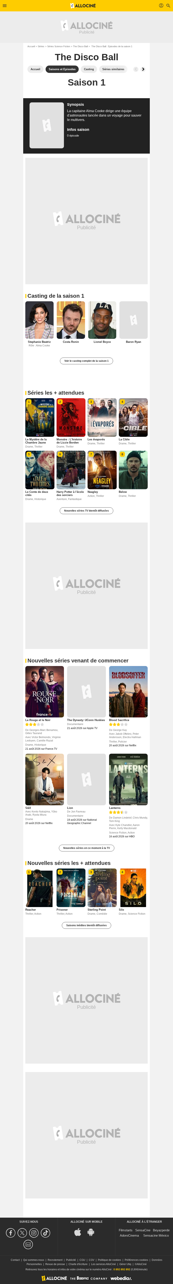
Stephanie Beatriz (39, 341)
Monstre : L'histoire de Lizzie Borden (69, 441)
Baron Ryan (133, 341)
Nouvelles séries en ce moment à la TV (86, 848)
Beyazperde (161, 1230)
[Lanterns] (128, 779)
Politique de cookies (109, 1260)
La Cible (124, 439)
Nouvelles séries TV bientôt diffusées (86, 510)
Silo (121, 909)
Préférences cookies (136, 1260)
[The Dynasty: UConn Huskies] (86, 691)
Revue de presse (55, 1264)
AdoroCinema (129, 1235)
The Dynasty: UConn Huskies (86, 720)
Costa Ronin (71, 341)
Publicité (71, 1260)
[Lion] (86, 779)
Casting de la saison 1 (55, 296)
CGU (82, 1260)
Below (123, 491)
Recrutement (55, 1260)
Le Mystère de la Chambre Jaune (36, 441)
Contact (15, 1260)
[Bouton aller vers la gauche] (135, 69)
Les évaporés (96, 439)
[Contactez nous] (28, 1244)
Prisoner (62, 909)
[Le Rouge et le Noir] (44, 691)
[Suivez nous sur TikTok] (46, 1233)
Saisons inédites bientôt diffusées (86, 925)
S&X (28, 808)
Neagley (93, 491)
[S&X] (44, 779)
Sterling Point (97, 909)
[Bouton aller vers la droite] (143, 69)
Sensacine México (156, 1235)
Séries (41, 46)
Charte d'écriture (78, 1264)
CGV (91, 1260)
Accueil (31, 46)
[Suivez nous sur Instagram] (34, 1233)
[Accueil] (83, 5)
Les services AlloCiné (103, 1264)
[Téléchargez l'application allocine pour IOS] (80, 1231)
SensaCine (142, 1230)
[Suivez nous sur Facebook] (11, 1233)
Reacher (30, 909)
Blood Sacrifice (119, 720)
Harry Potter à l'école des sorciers (70, 493)
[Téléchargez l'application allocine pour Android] (93, 1231)
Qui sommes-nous (33, 1260)
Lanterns (114, 808)
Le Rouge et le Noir (37, 720)
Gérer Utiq (125, 1264)
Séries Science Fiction (58, 46)
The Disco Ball (80, 46)
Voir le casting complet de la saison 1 (86, 360)
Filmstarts (125, 1230)
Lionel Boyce (102, 341)
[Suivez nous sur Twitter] (23, 1233)
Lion (70, 808)
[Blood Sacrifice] (128, 691)
